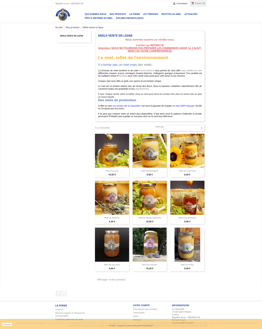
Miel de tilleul (187, 264)
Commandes (139, 312)
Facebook (58, 293)
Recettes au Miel (171, 14)
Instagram (64, 293)
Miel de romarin (112, 217)
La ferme (134, 14)
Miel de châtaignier (187, 217)
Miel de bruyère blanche (149, 217)
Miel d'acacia (112, 170)
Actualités (190, 14)
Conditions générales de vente (69, 319)
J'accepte (7, 324)
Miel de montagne (149, 170)
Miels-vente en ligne (71, 35)
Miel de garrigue (112, 264)
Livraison (59, 309)
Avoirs (136, 316)
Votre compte (141, 305)
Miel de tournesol (187, 170)
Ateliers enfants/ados (130, 18)
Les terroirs (150, 14)
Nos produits (118, 14)
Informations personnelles (145, 309)
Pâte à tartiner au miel (99, 18)
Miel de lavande (149, 264)
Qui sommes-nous (95, 14)
